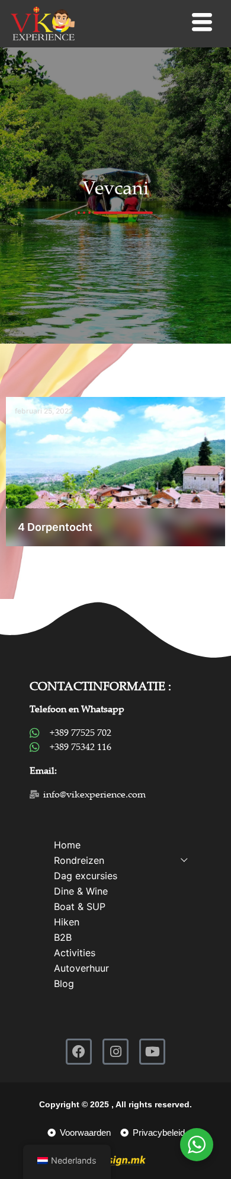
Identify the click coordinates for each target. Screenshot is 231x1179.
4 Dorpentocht (55, 527)
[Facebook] (79, 1052)
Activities (74, 953)
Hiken (66, 922)
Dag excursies (85, 876)
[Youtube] (152, 1052)
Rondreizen (79, 860)
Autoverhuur (81, 968)
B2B (63, 937)
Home (67, 845)
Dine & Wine (81, 891)
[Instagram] (115, 1052)
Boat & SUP (79, 906)
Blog (64, 983)
